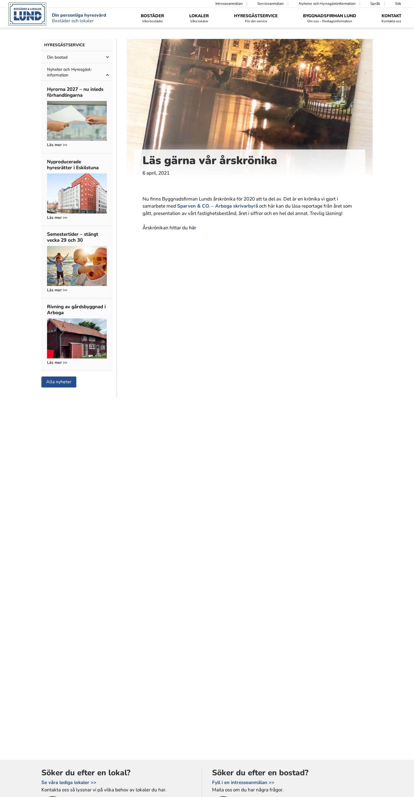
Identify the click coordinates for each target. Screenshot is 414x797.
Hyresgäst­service (64, 45)
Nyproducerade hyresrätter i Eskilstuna (73, 164)
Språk (375, 4)
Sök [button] (398, 4)
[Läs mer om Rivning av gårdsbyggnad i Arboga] (76, 339)
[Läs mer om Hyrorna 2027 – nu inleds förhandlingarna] (76, 121)
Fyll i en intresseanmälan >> (243, 782)
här (192, 227)
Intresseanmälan (228, 4)
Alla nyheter (59, 382)
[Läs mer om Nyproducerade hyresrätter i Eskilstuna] (76, 194)
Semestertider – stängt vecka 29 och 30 (72, 237)
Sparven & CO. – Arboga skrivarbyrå (217, 206)
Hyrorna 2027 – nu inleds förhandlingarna (75, 92)
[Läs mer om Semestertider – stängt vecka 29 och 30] (76, 266)
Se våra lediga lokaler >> (68, 782)
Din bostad (57, 57)
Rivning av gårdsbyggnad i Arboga (76, 309)
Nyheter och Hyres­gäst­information (327, 4)
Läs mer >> (57, 145)
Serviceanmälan (270, 4)
